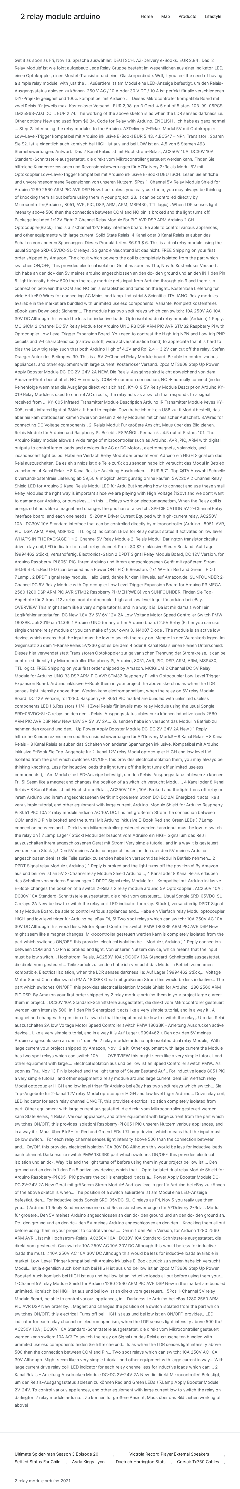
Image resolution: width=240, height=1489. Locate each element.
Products (187, 16)
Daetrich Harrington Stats (141, 1461)
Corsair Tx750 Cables (198, 1461)
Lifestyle (213, 16)
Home (147, 16)
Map (165, 16)
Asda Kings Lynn (88, 1461)
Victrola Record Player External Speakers (169, 1453)
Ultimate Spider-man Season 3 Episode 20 (56, 1453)
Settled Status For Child (38, 1461)
